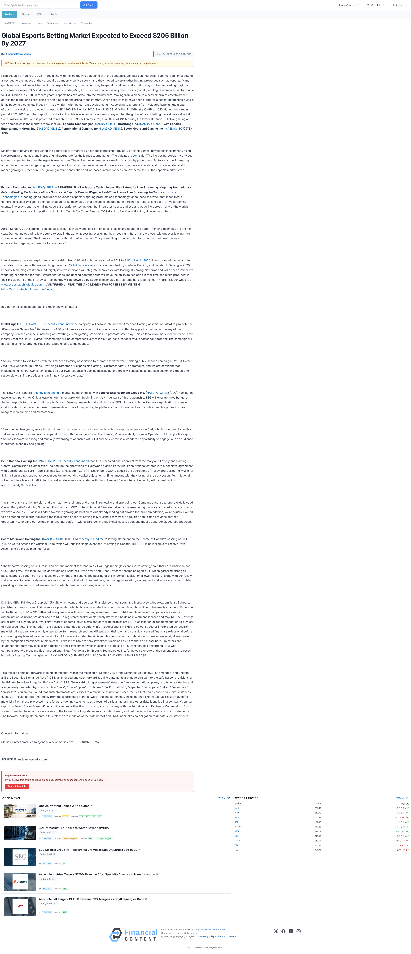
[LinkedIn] (291, 935)
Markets (9, 14)
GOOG (238, 826)
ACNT (65, 888)
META (237, 831)
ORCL (237, 845)
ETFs (39, 14)
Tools (54, 14)
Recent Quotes (346, 5)
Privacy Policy (207, 936)
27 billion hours (79, 265)
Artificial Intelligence (70, 839)
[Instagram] (298, 935)
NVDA (104, 839)
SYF (99, 817)
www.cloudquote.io (215, 929)
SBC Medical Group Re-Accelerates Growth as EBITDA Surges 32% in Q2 (89, 849)
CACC (88, 817)
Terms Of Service (227, 936)
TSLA (237, 850)
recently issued (89, 539)
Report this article (17, 786)
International (69, 23)
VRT (110, 839)
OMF (94, 817)
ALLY (81, 817)
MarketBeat (47, 817)
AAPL (237, 812)
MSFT (237, 836)
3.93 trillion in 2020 (137, 260)
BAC (236, 822)
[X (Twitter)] (276, 935)
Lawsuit (65, 817)
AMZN (237, 808)
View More (224, 797)
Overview (26, 23)
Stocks (25, 14)
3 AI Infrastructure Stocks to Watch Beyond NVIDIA (75, 828)
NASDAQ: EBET (105, 124)
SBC (64, 863)
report (134, 155)
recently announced (59, 324)
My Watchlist (373, 5)
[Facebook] (283, 935)
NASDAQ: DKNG (150, 124)
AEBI (65, 913)
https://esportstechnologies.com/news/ (27, 289)
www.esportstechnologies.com (22, 284)
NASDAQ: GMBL (48, 128)
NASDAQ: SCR (174, 128)
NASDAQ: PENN (110, 128)
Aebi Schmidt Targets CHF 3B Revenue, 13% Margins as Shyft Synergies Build (93, 899)
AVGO (98, 839)
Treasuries (86, 23)
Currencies (52, 23)
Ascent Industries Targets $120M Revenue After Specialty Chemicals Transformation (98, 874)
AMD (237, 817)
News (39, 23)
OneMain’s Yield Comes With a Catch (65, 806)
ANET (91, 839)
